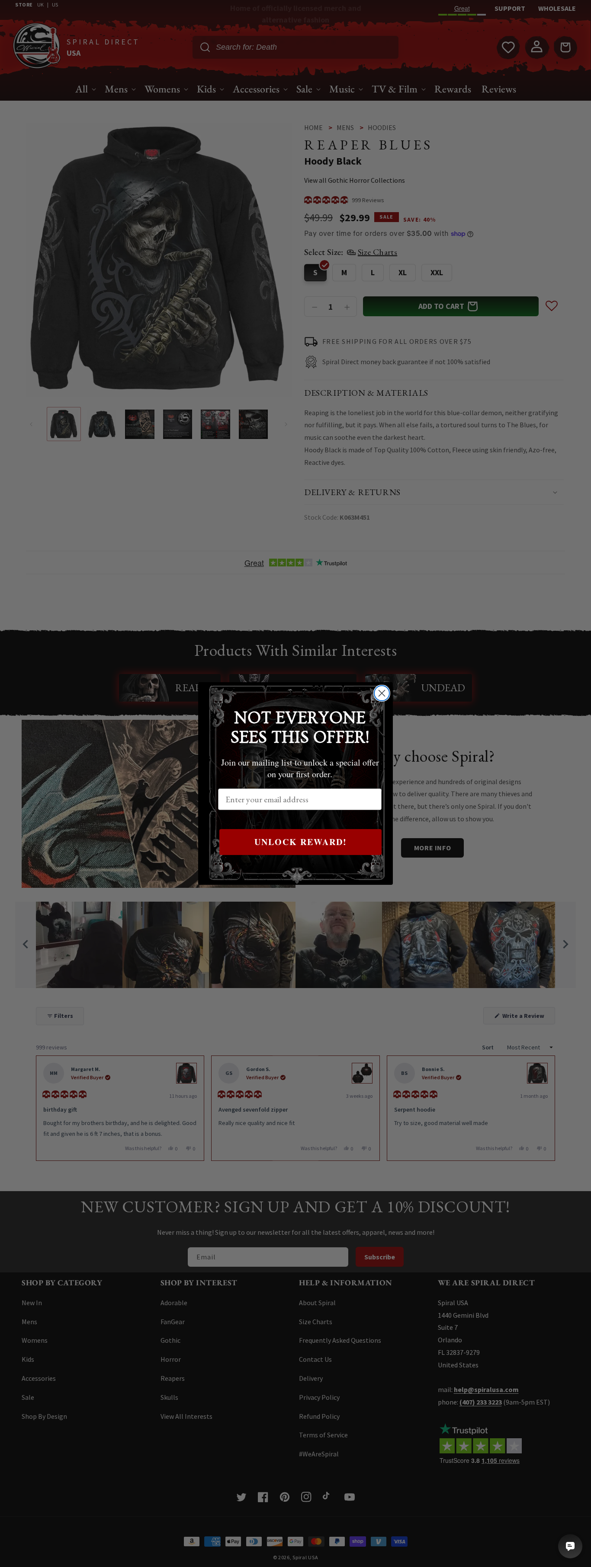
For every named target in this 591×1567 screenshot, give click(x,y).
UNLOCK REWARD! (300, 842)
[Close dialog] (381, 693)
